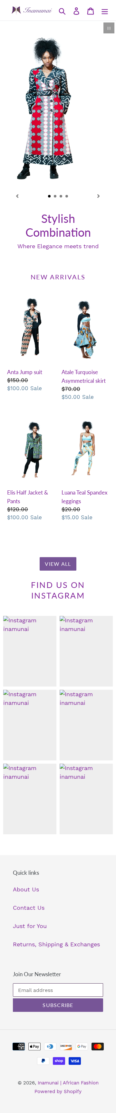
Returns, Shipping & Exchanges (56, 939)
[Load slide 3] (61, 196)
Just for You (30, 920)
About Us (26, 884)
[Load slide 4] (67, 196)
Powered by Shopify (58, 1086)
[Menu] (105, 10)
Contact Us (28, 902)
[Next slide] (99, 196)
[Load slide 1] (49, 196)
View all (58, 559)
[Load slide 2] (55, 196)
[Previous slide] (17, 196)
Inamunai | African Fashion (68, 1078)
